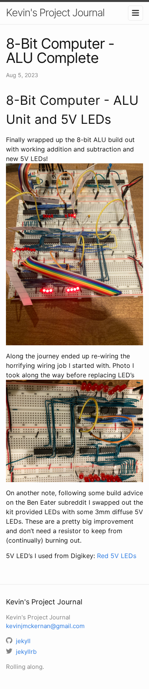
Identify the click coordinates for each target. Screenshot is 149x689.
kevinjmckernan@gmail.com (45, 626)
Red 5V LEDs (116, 556)
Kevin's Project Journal (55, 12)
